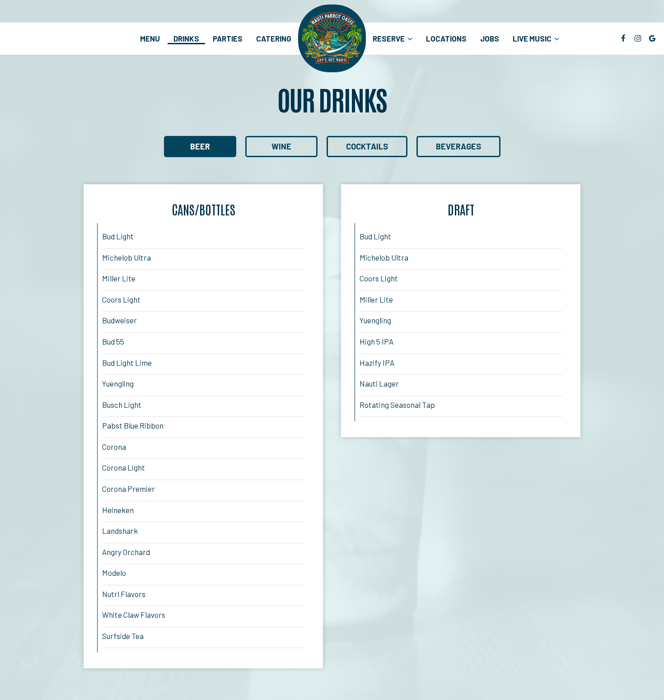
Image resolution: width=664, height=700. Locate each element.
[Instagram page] (638, 38)
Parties (228, 38)
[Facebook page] (623, 38)
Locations (446, 38)
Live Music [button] (533, 38)
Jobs (489, 38)
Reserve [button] (389, 38)
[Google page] (652, 38)
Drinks (186, 38)
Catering (273, 38)
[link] (332, 38)
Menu (150, 38)
